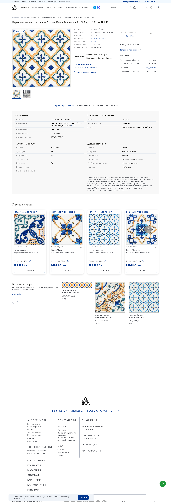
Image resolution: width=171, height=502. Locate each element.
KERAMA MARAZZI (98, 38)
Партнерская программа (90, 437)
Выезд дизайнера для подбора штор (66, 439)
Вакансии (34, 480)
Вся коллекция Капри (96, 55)
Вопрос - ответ (64, 2)
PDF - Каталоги (91, 450)
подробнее (151, 68)
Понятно (83, 497)
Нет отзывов (91, 67)
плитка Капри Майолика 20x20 (103, 316)
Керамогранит (34, 427)
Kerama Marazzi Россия (25, 212)
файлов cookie (20, 498)
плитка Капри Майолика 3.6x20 (70, 291)
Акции (60, 455)
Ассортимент (36, 420)
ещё (73, 126)
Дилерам (33, 475)
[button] (148, 229)
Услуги (62, 426)
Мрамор (31, 429)
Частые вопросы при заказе (85, 72)
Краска (30, 438)
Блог (60, 445)
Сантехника (32, 441)
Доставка (15, 2)
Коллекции (89, 444)
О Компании (36, 460)
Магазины (34, 470)
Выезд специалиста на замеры (66, 434)
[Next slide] (18, 302)
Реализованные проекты (92, 428)
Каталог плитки (34, 424)
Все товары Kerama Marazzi (99, 58)
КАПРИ (94, 41)
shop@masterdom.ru (131, 2)
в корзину (29, 270)
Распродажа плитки (37, 451)
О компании (32, 2)
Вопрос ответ (36, 485)
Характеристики (82, 64)
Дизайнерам (52, 2)
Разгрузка (62, 430)
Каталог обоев (34, 435)
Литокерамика (34, 432)
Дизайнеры (89, 420)
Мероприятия (64, 452)
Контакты (42, 2)
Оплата (23, 2)
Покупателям (66, 420)
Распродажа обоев (36, 453)
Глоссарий (34, 490)
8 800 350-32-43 (152, 2)
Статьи (60, 449)
